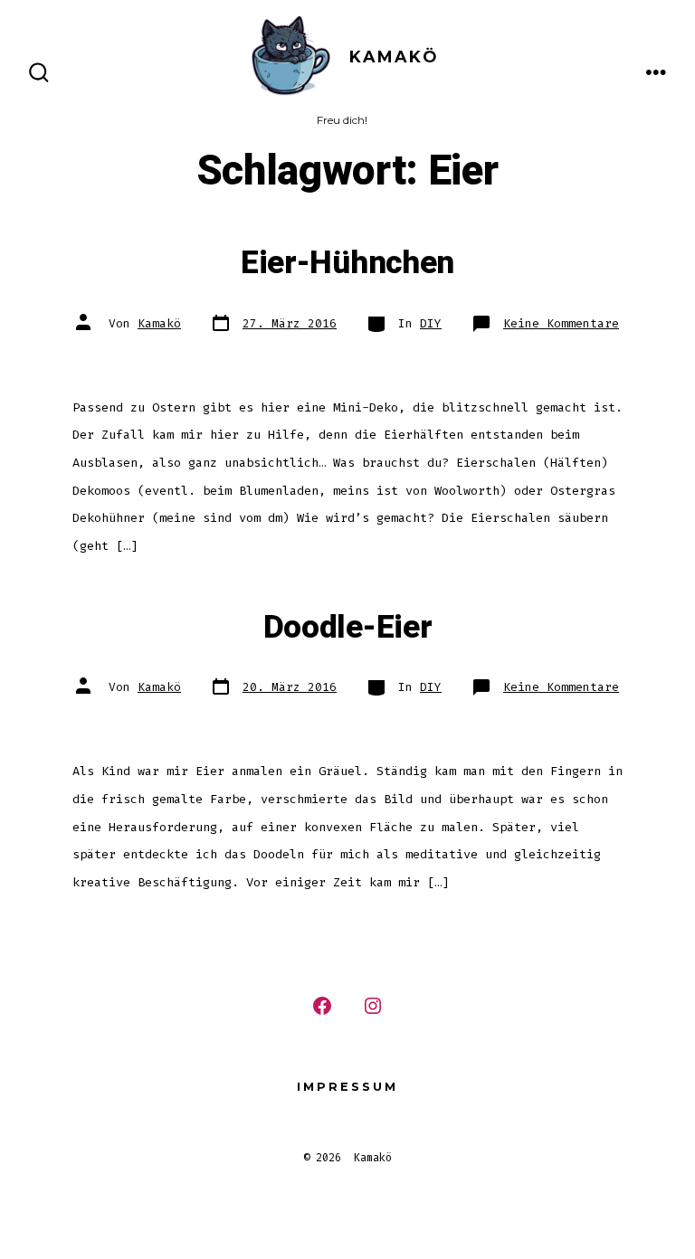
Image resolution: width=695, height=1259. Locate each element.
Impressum (347, 1086)
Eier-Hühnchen (347, 263)
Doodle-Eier (347, 627)
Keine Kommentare (561, 323)
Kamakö (159, 323)
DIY (431, 323)
